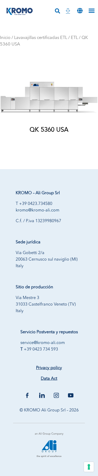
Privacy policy (49, 368)
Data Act (49, 379)
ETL (74, 38)
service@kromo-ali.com (42, 343)
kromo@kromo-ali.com (37, 210)
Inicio (5, 38)
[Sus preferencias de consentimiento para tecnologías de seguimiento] (89, 467)
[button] (80, 10)
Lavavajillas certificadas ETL (40, 38)
